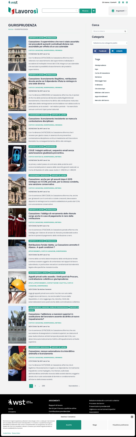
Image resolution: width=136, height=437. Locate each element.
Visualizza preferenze (121, 425)
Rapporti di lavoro (36, 37)
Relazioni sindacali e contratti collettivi (104, 400)
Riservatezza (51, 146)
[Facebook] (123, 2)
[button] (132, 417)
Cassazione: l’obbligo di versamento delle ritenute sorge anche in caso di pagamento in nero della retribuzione (52, 216)
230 (43, 386)
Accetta (69, 425)
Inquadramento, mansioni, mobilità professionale (48, 307)
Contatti (113, 2)
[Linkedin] (119, 2)
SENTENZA (58, 157)
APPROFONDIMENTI (34, 251)
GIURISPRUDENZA (49, 50)
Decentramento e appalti (38, 272)
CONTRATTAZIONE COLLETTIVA (56, 283)
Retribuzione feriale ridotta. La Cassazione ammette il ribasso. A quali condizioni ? (54, 246)
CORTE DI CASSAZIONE (36, 50)
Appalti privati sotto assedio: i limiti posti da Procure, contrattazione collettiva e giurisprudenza (53, 277)
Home (10, 409)
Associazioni (94, 412)
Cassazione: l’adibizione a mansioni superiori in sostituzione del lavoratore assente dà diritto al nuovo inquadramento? (54, 316)
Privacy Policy (16, 433)
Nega (95, 425)
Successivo (74, 386)
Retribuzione (51, 37)
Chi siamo (105, 2)
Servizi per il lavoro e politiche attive (62, 408)
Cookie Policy (7, 433)
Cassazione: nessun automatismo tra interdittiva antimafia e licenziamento (51, 352)
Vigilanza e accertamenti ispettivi (102, 409)
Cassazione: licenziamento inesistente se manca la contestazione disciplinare (53, 119)
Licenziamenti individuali (39, 115)
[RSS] (127, 2)
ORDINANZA (58, 50)
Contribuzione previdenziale (59, 411)
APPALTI (31, 283)
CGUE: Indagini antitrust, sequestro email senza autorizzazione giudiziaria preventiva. (51, 151)
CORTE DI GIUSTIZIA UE (36, 157)
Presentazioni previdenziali (99, 406)
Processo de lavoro (96, 403)
